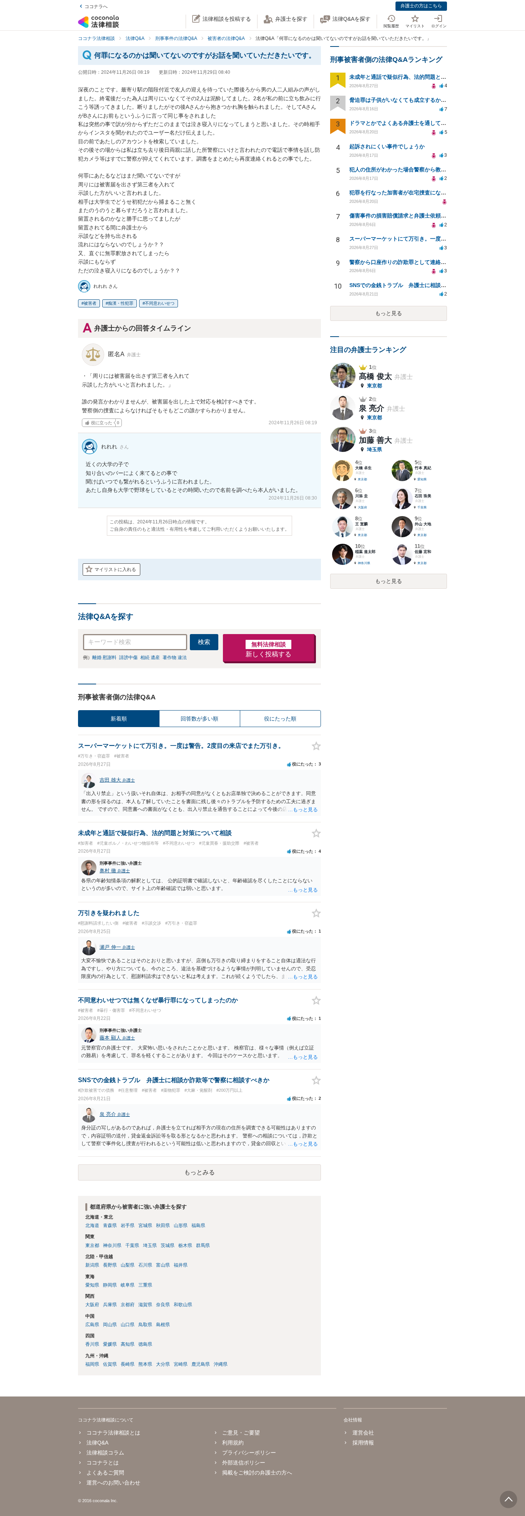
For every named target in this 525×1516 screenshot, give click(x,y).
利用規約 (233, 1443)
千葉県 (132, 1245)
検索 (204, 642)
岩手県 (128, 1225)
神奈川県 (112, 1245)
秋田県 (163, 1225)
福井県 (181, 1265)
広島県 (92, 1324)
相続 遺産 (150, 657)
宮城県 (145, 1225)
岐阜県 (128, 1285)
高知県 (128, 1344)
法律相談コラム (105, 1453)
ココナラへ (96, 6)
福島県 (198, 1225)
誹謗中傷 (128, 657)
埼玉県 (150, 1245)
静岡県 (110, 1285)
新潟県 (92, 1265)
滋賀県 (145, 1304)
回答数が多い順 (199, 719)
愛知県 (92, 1285)
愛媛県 (110, 1344)
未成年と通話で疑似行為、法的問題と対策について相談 (416, 77)
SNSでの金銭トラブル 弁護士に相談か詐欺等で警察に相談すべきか (432, 285)
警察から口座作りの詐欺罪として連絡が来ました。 (411, 262)
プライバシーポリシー (249, 1453)
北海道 (92, 1225)
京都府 (128, 1304)
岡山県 (110, 1324)
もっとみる (199, 1172)
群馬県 (203, 1245)
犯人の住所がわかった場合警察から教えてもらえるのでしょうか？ (430, 169)
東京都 (92, 1245)
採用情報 (363, 1443)
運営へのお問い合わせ (113, 1482)
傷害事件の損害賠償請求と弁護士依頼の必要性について (416, 216)
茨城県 (167, 1245)
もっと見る (388, 313)
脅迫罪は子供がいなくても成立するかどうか (403, 100)
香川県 (92, 1344)
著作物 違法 (175, 657)
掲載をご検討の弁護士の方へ (257, 1473)
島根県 (163, 1324)
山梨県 (128, 1265)
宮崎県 (181, 1364)
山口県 (128, 1324)
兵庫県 (110, 1304)
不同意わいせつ (159, 303)
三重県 (145, 1285)
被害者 (90, 303)
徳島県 (145, 1344)
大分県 (163, 1364)
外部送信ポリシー (243, 1463)
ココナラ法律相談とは (113, 1433)
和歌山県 (183, 1304)
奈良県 (163, 1304)
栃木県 (185, 1245)
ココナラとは (102, 1463)
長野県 (110, 1265)
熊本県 (145, 1364)
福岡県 (92, 1364)
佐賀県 (110, 1364)
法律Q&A (97, 1443)
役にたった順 (280, 719)
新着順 (119, 719)
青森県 (110, 1225)
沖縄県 (221, 1364)
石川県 (145, 1265)
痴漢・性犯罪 (120, 303)
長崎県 (128, 1364)
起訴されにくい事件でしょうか (387, 146)
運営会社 (363, 1433)
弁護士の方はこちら (421, 5)
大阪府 (92, 1304)
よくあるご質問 (105, 1473)
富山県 (163, 1265)
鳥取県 (145, 1324)
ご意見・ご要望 (241, 1433)
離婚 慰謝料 (104, 657)
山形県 (181, 1225)
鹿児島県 (200, 1364)
